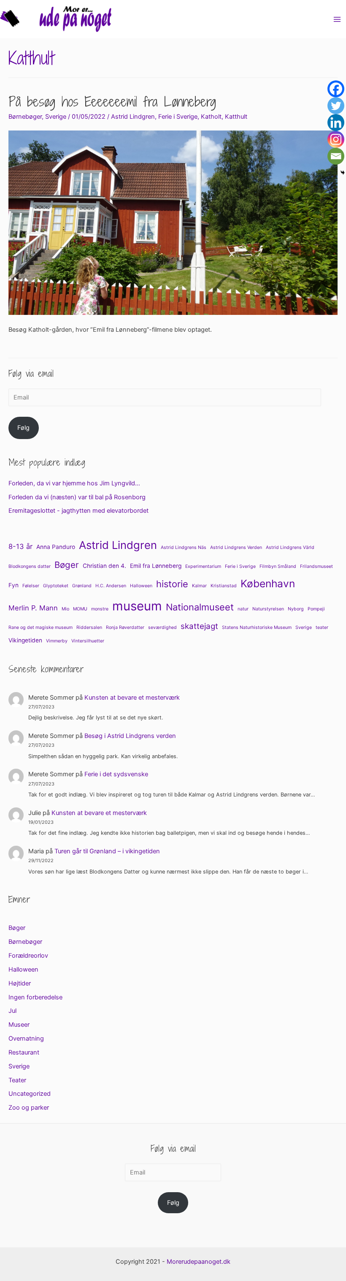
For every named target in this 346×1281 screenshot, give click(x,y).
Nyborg (296, 609)
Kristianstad (224, 586)
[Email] (335, 156)
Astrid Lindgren (133, 116)
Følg (23, 427)
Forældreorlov (28, 955)
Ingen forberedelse (35, 997)
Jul (12, 1011)
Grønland (82, 586)
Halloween (141, 586)
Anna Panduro (55, 546)
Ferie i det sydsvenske (116, 774)
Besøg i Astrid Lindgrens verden (130, 736)
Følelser (30, 586)
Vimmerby (57, 641)
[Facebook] (335, 88)
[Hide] (342, 172)
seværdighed (162, 627)
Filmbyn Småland (278, 566)
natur (243, 609)
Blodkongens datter (29, 566)
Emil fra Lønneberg (155, 565)
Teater (17, 1080)
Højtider (19, 983)
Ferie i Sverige (177, 116)
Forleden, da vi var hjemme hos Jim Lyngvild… (74, 483)
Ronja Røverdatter (125, 627)
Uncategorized (29, 1093)
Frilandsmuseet (316, 566)
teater (322, 627)
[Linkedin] (335, 122)
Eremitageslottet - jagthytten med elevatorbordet (78, 510)
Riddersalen (89, 627)
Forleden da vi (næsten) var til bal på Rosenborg (77, 497)
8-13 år (20, 546)
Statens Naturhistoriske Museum (257, 627)
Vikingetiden (25, 640)
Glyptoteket (55, 586)
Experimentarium (203, 566)
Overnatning (26, 1038)
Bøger (66, 564)
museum (137, 606)
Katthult (236, 116)
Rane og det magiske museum (40, 627)
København (268, 583)
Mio (65, 609)
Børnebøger (25, 116)
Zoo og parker (28, 1107)
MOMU (80, 609)
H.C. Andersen (110, 586)
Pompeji (316, 609)
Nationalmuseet (200, 607)
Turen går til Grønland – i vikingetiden (107, 851)
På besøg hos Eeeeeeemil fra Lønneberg (112, 101)
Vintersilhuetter (87, 641)
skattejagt (199, 626)
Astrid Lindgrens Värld (290, 547)
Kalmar (199, 586)
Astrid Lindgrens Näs (183, 547)
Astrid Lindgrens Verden (236, 547)
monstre (99, 609)
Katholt (211, 116)
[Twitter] (335, 105)
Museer (19, 1024)
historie (172, 583)
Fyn (13, 585)
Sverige (55, 116)
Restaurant (23, 1052)
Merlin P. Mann (33, 608)
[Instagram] (335, 139)
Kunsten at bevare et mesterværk (132, 697)
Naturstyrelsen (268, 609)
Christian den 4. (104, 565)
